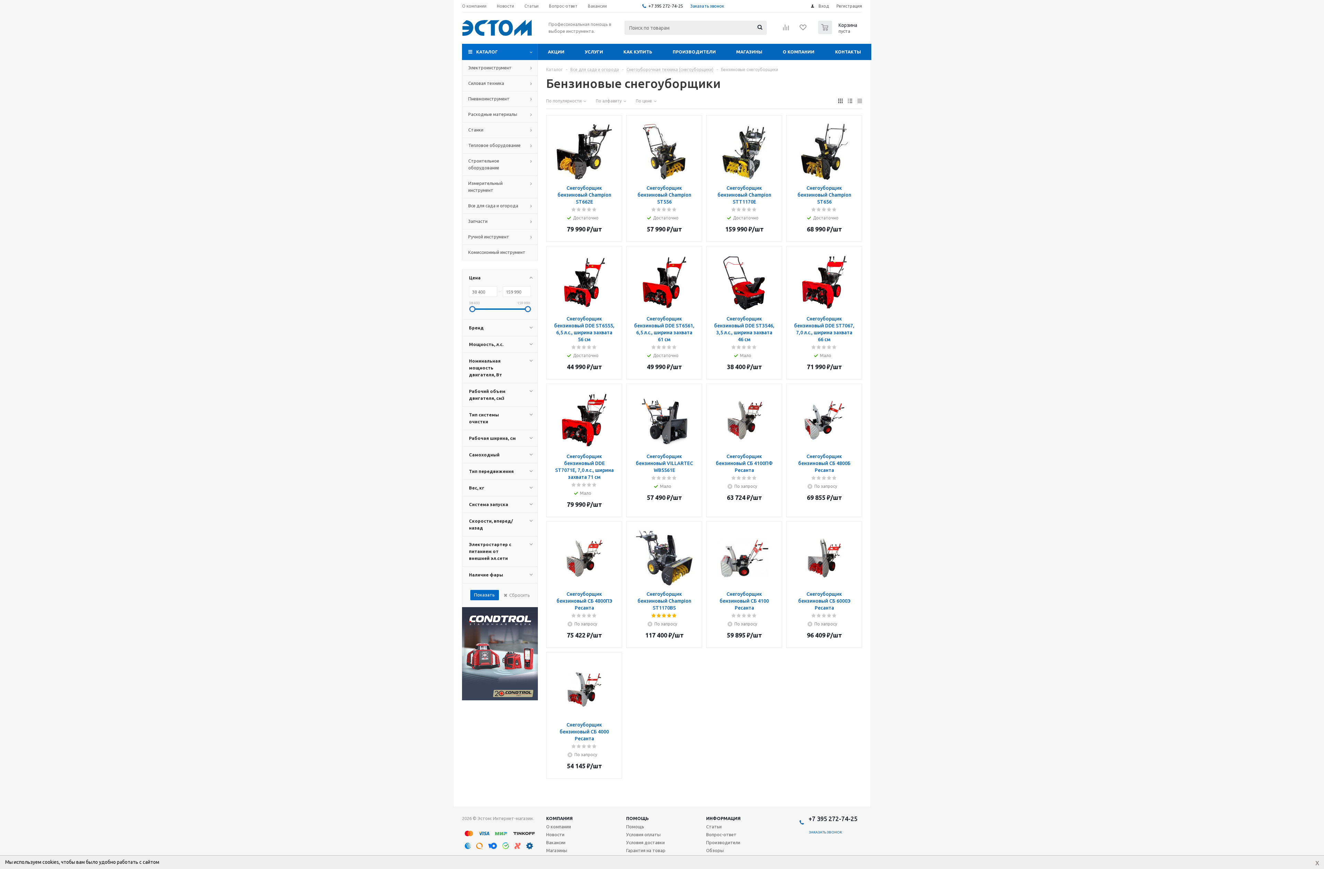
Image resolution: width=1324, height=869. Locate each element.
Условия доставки (645, 842)
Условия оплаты (643, 834)
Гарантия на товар (645, 850)
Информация (723, 818)
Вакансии (555, 842)
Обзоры (715, 850)
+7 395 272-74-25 (665, 5)
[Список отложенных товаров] (803, 29)
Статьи (714, 826)
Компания (559, 818)
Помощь (637, 818)
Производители (694, 51)
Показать (484, 594)
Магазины (749, 51)
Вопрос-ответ (721, 834)
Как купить (637, 51)
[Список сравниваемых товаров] (786, 29)
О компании (798, 51)
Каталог (487, 51)
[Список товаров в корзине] (838, 32)
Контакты (848, 51)
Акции (556, 51)
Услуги (594, 51)
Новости (555, 834)
